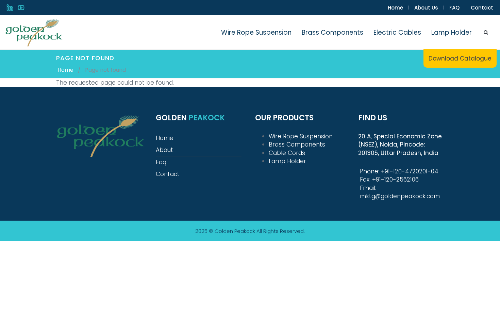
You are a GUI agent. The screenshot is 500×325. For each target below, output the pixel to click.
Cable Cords (287, 153)
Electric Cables (397, 32)
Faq (161, 162)
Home (395, 7)
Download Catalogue (460, 58)
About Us (426, 7)
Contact (482, 7)
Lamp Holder (451, 32)
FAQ (454, 7)
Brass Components (332, 32)
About (164, 150)
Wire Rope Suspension (256, 32)
